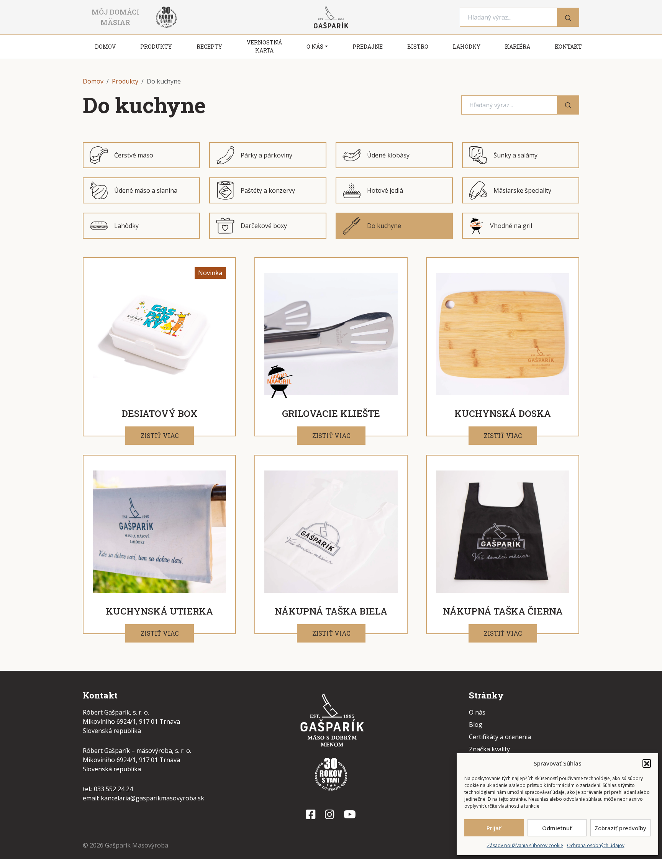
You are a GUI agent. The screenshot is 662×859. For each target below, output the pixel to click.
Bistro (417, 46)
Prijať (494, 828)
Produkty (156, 46)
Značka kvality (489, 749)
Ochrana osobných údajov (595, 845)
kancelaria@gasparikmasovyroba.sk (152, 798)
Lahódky (466, 46)
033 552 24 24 (113, 789)
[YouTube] (350, 814)
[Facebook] (311, 814)
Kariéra (517, 46)
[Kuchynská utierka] (159, 531)
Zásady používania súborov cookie (525, 845)
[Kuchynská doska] (502, 333)
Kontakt (568, 46)
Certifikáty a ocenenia (500, 737)
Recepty (209, 46)
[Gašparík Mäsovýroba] (331, 722)
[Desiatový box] (159, 333)
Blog (475, 724)
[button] (647, 763)
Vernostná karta (264, 46)
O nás (314, 46)
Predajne (367, 46)
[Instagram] (329, 814)
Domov (105, 46)
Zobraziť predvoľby (620, 828)
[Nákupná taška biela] (331, 531)
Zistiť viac (160, 435)
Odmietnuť (557, 828)
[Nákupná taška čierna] (502, 531)
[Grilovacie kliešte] (331, 333)
